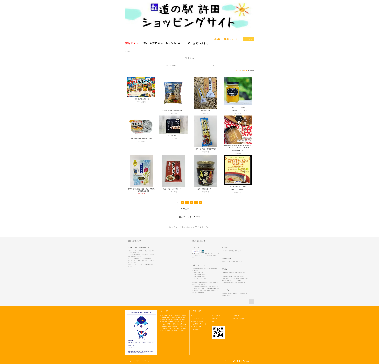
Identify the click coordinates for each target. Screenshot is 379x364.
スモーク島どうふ (173, 135)
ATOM (217, 324)
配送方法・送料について (198, 321)
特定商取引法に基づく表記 (198, 324)
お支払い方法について (197, 318)
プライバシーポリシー (197, 326)
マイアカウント (217, 39)
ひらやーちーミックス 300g (237, 186)
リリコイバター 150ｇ (237, 107)
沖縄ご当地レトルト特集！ (239, 318)
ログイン (235, 39)
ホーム (193, 315)
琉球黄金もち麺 (205, 110)
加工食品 (127, 51)
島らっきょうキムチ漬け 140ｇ (173, 189)
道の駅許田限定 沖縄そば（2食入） (173, 110)
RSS (213, 324)
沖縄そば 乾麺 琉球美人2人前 (206, 149)
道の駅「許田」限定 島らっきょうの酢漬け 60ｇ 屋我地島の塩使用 (141, 190)
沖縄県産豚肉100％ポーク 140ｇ (141, 138)
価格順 (245, 70)
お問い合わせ (195, 329)
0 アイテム (249, 39)
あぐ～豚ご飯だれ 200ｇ (205, 189)
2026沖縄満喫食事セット (141, 99)
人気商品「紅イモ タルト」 (239, 315)
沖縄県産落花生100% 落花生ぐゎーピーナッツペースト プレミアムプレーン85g (237, 146)
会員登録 (226, 39)
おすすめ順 (238, 70)
